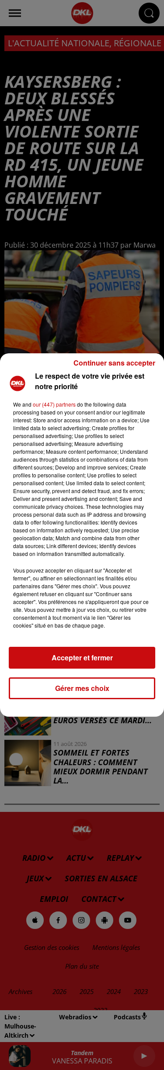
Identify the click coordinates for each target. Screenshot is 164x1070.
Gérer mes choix (82, 688)
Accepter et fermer (82, 657)
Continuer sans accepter (114, 363)
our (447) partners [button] (54, 404)
